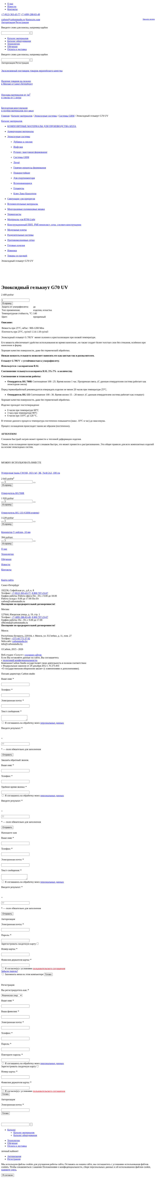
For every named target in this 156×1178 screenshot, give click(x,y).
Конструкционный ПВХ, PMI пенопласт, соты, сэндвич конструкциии (44, 224)
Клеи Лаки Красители (24, 193)
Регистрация (22, 22)
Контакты (12, 9)
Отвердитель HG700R (12, 493)
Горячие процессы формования (29, 167)
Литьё (16, 162)
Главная (5, 116)
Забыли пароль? (9, 971)
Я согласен (7, 1175)
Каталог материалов (17, 38)
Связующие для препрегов (21, 198)
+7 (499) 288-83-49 (30, 14)
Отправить (7, 755)
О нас (10, 3)
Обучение (12, 46)
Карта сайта (7, 580)
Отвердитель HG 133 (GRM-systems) (20, 512)
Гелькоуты (18, 188)
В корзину (7, 303)
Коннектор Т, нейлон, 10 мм (15, 532)
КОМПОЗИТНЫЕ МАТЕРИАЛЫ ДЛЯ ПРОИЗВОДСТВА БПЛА (41, 126)
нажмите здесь (8, 1169)
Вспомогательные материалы (22, 204)
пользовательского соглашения (49, 968)
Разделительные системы (20, 235)
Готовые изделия (16, 245)
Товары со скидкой (17, 255)
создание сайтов (33, 655)
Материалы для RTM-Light (21, 219)
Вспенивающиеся (22, 183)
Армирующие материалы (20, 131)
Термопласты (14, 214)
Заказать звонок (149, 19)
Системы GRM (66, 116)
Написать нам (33, 19)
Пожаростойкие (21, 173)
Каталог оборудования (19, 41)
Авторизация (8, 22)
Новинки (12, 250)
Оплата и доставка (17, 49)
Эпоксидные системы (45, 116)
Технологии (13, 44)
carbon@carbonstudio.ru (13, 19)
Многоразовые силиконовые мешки (26, 209)
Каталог (11, 1129)
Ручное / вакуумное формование (30, 152)
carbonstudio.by (20, 641)
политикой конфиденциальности (20, 660)
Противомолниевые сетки (21, 240)
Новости (11, 6)
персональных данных (52, 723)
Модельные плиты (17, 230)
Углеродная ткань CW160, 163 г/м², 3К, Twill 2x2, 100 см (30, 473)
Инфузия (18, 147)
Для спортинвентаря (24, 178)
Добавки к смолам (22, 141)
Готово (48, 974)
